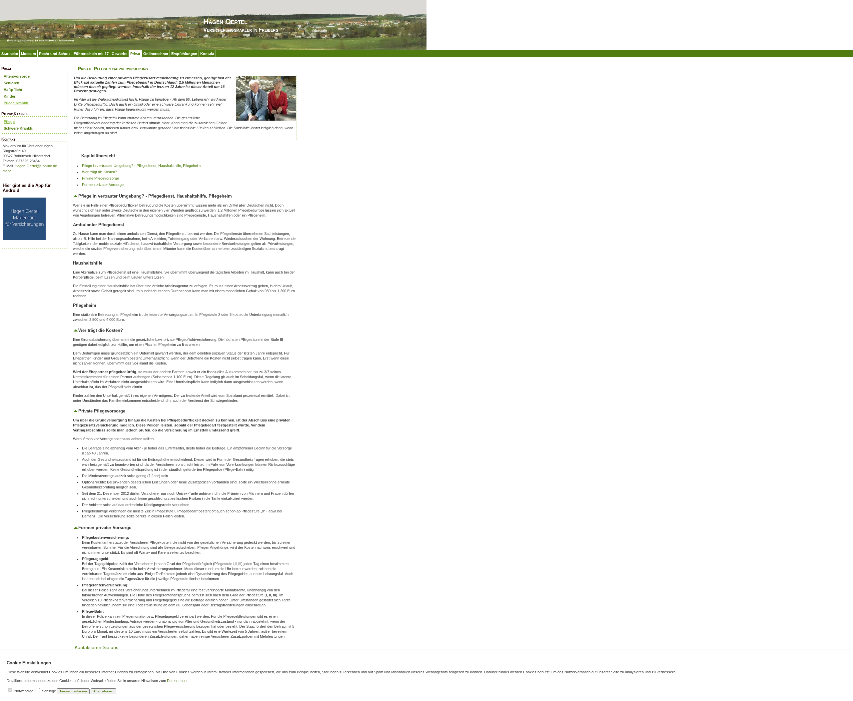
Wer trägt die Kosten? (99, 172)
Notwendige (23, 691)
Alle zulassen (103, 691)
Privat (135, 54)
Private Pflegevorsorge (100, 178)
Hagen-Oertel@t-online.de (36, 166)
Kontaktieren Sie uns (96, 647)
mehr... (8, 171)
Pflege (9, 122)
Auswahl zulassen (73, 691)
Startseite (9, 54)
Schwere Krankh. (18, 128)
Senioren (11, 83)
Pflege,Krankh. (16, 103)
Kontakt (207, 54)
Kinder (9, 96)
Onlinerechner (155, 54)
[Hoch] (75, 196)
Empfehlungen (184, 54)
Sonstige (49, 691)
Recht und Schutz (55, 54)
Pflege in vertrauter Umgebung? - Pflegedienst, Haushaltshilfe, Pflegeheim (141, 166)
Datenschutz (177, 681)
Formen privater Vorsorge (103, 185)
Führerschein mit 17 (91, 54)
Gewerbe (119, 54)
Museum (28, 54)
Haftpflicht (13, 90)
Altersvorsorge (17, 76)
